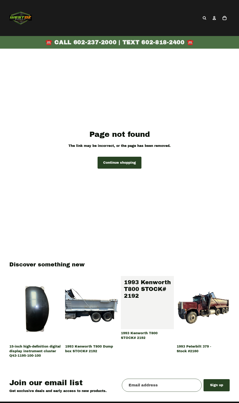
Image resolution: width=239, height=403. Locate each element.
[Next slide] (113, 309)
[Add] (55, 335)
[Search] (204, 18)
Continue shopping (119, 162)
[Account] (214, 18)
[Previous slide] (70, 309)
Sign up (216, 385)
